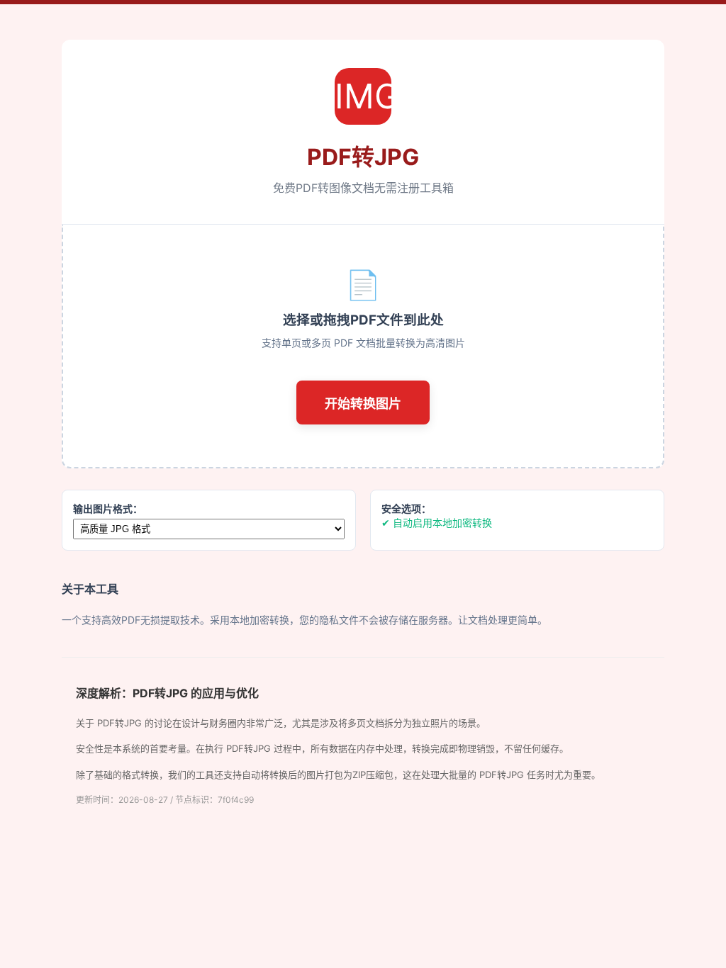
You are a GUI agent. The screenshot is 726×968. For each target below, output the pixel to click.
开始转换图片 (363, 404)
